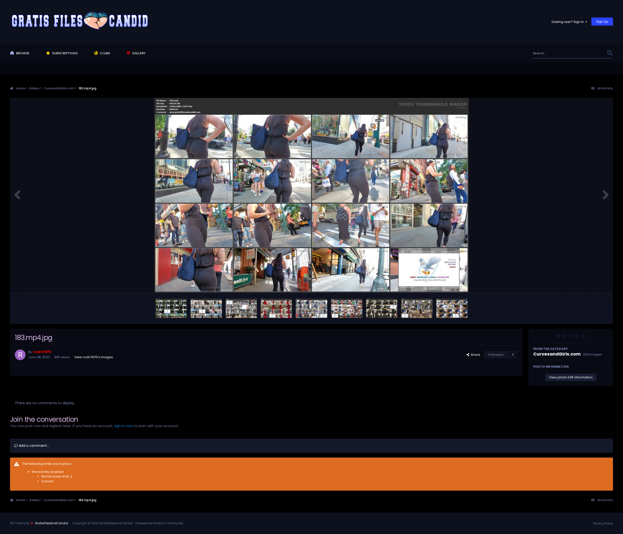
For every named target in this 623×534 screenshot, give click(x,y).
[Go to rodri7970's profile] (20, 354)
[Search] (609, 53)
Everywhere (592, 53)
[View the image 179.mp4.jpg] (451, 308)
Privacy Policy (603, 523)
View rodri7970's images (93, 357)
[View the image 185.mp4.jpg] (241, 308)
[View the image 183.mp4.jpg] (311, 308)
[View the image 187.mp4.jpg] (171, 308)
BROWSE (22, 53)
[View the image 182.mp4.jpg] (346, 308)
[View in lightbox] (311, 195)
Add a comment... (33, 445)
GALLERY (138, 53)
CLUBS (104, 53)
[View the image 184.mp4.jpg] (276, 308)
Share (474, 354)
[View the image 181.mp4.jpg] (381, 308)
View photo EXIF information (571, 377)
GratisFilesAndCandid (51, 523)
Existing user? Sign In (568, 21)
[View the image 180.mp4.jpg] (416, 308)
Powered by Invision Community (159, 523)
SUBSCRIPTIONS (64, 53)
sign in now (123, 425)
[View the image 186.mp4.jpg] (206, 308)
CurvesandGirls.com (557, 354)
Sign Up (602, 21)
